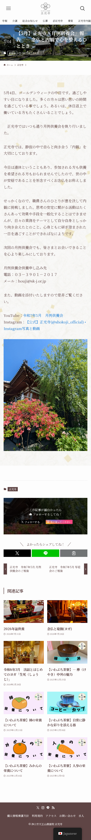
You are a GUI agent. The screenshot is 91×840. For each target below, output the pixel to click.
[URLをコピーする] (73, 553)
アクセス (51, 816)
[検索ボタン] (82, 8)
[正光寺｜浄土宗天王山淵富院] (45, 8)
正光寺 (12, 53)
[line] (48, 808)
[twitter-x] (38, 808)
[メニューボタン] (8, 8)
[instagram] (43, 808)
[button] (17, 553)
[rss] (53, 808)
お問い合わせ (67, 816)
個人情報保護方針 (18, 816)
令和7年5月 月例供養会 (43, 315)
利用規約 (37, 816)
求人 (81, 816)
